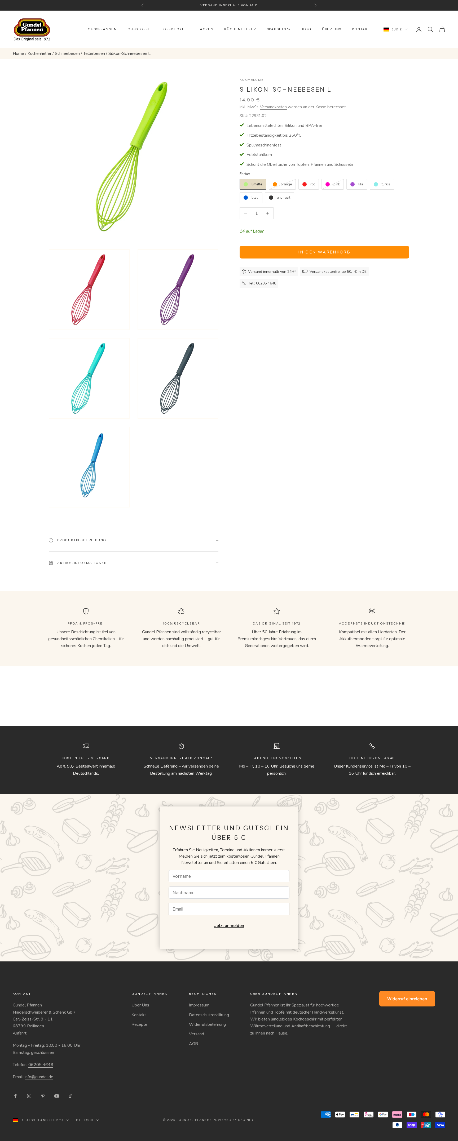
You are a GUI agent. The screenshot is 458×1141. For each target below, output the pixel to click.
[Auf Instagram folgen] (29, 1096)
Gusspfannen (102, 29)
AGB (193, 1044)
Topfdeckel (174, 29)
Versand (196, 1034)
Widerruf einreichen (407, 998)
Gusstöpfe (139, 29)
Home (18, 53)
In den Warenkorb (324, 252)
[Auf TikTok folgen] (70, 1096)
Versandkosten (273, 107)
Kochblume (252, 80)
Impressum (199, 1005)
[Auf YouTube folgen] (56, 1096)
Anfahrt (20, 1033)
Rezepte (139, 1024)
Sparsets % (278, 29)
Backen (205, 29)
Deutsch (85, 1120)
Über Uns (140, 1005)
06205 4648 (40, 1065)
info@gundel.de (39, 1077)
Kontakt (361, 29)
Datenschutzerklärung (209, 1015)
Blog (306, 29)
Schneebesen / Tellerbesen (80, 53)
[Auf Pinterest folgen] (43, 1096)
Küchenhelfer (240, 29)
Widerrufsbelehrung (207, 1024)
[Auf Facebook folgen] (15, 1096)
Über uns (331, 29)
